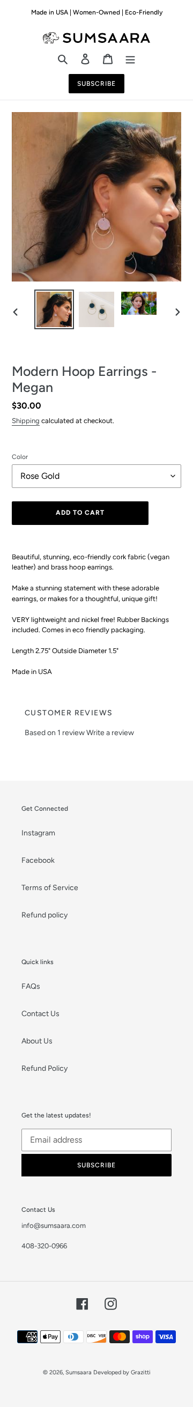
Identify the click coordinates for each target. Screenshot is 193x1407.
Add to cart (80, 512)
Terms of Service (49, 887)
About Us (37, 1041)
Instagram (38, 833)
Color (20, 457)
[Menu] (130, 58)
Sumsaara (78, 1372)
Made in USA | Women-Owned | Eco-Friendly (96, 12)
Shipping (26, 421)
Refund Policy (44, 1068)
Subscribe (96, 83)
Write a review (110, 732)
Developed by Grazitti (122, 1372)
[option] (54, 311)
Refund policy (44, 915)
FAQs (30, 986)
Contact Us (40, 1013)
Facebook (38, 860)
